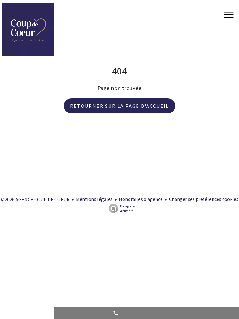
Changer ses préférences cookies (203, 199)
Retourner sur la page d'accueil (119, 106)
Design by (127, 208)
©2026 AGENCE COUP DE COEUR (35, 199)
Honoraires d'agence (141, 199)
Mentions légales (94, 199)
